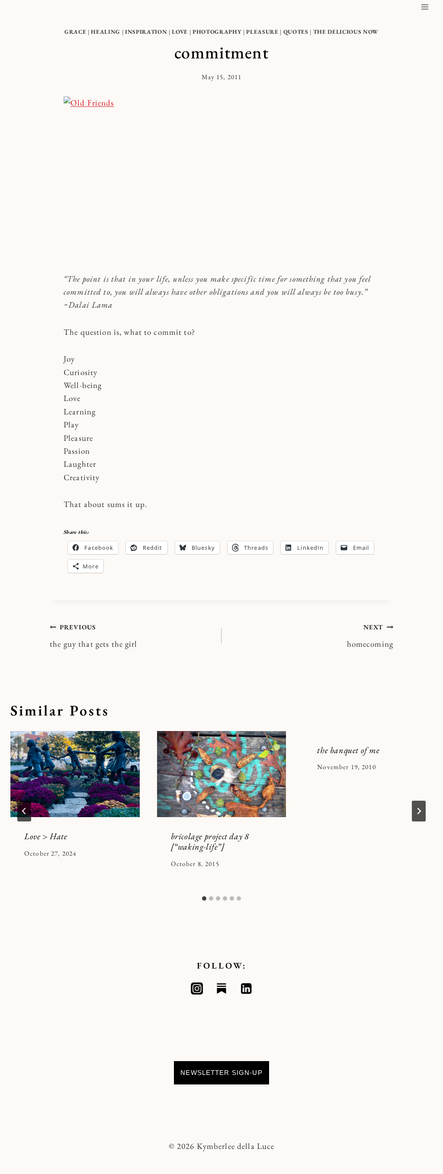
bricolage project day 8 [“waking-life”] (210, 841)
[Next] (419, 811)
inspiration (146, 31)
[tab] (204, 898)
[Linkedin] (246, 988)
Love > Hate (45, 836)
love (180, 31)
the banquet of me (348, 750)
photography (217, 31)
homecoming (370, 636)
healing (105, 31)
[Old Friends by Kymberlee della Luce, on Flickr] (221, 177)
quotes (295, 31)
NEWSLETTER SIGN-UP (221, 1072)
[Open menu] (425, 6)
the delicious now (346, 31)
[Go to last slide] (24, 811)
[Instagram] (197, 988)
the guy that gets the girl (94, 636)
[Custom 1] (221, 988)
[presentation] (75, 774)
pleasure (262, 31)
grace (75, 31)
